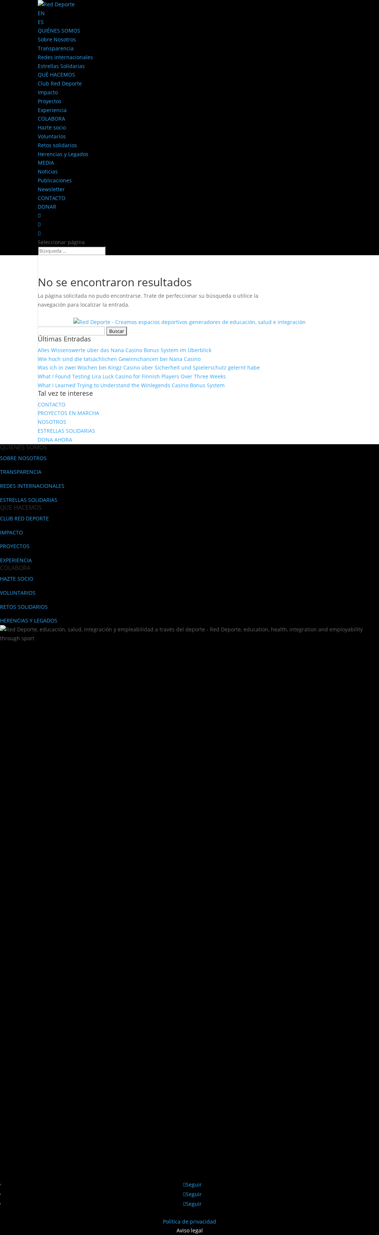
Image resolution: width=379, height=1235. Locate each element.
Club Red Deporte (60, 83)
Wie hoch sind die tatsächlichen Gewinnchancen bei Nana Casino (119, 358)
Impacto (48, 92)
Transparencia (56, 48)
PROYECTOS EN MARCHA (68, 412)
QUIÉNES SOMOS (59, 30)
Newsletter (51, 189)
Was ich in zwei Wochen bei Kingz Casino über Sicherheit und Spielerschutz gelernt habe (149, 367)
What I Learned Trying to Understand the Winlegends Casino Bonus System (131, 385)
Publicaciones (55, 180)
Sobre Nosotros (57, 39)
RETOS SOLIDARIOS (24, 606)
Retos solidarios (57, 145)
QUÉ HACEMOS (56, 74)
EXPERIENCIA (16, 560)
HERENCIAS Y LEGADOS (28, 620)
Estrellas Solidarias (61, 66)
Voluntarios (52, 136)
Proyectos (49, 101)
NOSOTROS (52, 421)
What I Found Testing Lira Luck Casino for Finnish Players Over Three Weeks (132, 376)
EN (41, 13)
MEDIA (46, 162)
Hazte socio (52, 127)
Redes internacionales (65, 57)
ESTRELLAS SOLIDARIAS (66, 430)
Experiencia (52, 110)
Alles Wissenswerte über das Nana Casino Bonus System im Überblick (124, 350)
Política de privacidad (189, 1221)
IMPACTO (11, 532)
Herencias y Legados (63, 154)
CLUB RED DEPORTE (24, 518)
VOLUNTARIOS (18, 592)
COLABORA (51, 118)
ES (41, 22)
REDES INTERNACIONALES (32, 485)
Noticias (48, 171)
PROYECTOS (15, 546)
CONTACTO (52, 198)
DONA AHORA (55, 439)
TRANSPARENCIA (20, 471)
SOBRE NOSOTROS (23, 458)
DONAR (47, 206)
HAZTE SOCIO (16, 578)
